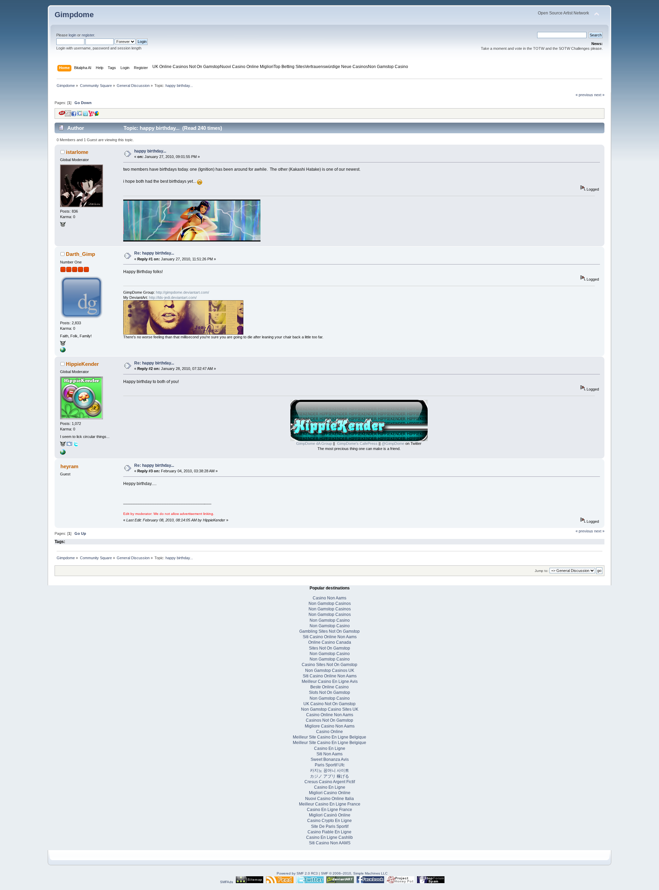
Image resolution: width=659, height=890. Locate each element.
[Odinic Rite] (63, 351)
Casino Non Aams (329, 598)
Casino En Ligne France (329, 809)
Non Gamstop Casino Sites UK (329, 709)
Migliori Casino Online (329, 792)
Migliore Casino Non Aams (330, 726)
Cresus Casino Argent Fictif (329, 781)
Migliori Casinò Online (329, 815)
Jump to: (541, 571)
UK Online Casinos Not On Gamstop (186, 67)
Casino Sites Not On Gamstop (329, 664)
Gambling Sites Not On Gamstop (329, 631)
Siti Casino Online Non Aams (330, 636)
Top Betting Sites (289, 67)
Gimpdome (74, 14)
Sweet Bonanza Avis (330, 759)
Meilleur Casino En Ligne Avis (330, 681)
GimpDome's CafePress (357, 443)
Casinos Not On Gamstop (329, 720)
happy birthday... (150, 151)
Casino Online (329, 731)
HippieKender (82, 364)
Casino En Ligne (329, 748)
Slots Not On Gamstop (329, 692)
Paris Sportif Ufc (330, 765)
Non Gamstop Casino (388, 67)
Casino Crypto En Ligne (329, 820)
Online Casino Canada (329, 642)
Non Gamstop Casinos (330, 603)
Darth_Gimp (80, 254)
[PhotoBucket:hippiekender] (69, 445)
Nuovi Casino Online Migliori (247, 67)
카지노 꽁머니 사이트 (329, 770)
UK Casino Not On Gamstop (329, 703)
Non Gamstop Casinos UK (329, 670)
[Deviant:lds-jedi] (63, 344)
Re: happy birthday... (154, 253)
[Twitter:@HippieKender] (76, 445)
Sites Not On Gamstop (329, 648)
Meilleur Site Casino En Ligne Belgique (329, 737)
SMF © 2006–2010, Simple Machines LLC (354, 873)
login (72, 35)
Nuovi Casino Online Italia (329, 798)
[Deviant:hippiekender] (63, 445)
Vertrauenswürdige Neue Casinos (336, 67)
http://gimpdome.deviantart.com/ (182, 292)
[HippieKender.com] (63, 453)
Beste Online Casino (329, 687)
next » (599, 95)
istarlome (77, 152)
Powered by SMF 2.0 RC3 (297, 873)
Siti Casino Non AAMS (329, 843)
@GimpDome (393, 443)
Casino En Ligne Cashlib (329, 837)
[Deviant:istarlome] (63, 226)
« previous (584, 95)
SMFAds (226, 882)
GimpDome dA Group (314, 443)
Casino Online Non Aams (329, 714)
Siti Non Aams (329, 754)
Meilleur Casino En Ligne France (329, 804)
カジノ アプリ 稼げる (329, 776)
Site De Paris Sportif (329, 826)
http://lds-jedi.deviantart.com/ (173, 297)
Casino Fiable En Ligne (329, 832)
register (88, 35)
